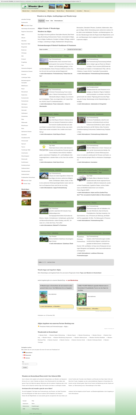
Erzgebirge (24, 62)
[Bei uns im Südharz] (26, 205)
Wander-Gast (25, 11)
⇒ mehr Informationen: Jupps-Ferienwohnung (53, 187)
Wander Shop (60, 11)
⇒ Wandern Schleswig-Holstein (94, 340)
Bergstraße (24, 47)
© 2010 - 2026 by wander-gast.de (35, 413)
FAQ (33, 400)
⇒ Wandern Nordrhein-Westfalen (96, 337)
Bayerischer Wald (25, 43)
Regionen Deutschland (27, 31)
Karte (47, 20)
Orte (51, 20)
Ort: (23, 361)
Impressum (25, 403)
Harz (22, 65)
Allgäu (22, 34)
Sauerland (24, 134)
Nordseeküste (24, 101)
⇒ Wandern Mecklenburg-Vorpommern (62, 337)
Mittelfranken (24, 85)
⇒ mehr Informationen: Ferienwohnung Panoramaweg (93, 73)
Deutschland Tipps (28, 25)
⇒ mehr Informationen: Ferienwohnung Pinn (90, 220)
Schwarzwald (24, 140)
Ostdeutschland (25, 174)
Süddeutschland (25, 168)
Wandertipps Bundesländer (28, 28)
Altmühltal (23, 40)
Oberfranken (24, 107)
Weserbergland (25, 156)
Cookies (11, 1)
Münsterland (24, 91)
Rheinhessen (24, 125)
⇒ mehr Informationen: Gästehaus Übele (61, 243)
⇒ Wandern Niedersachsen (80, 337)
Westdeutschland (25, 171)
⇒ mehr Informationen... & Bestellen (50, 306)
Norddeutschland (25, 165)
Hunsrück (23, 74)
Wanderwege (51, 11)
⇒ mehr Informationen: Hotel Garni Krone (51, 162)
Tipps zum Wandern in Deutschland (90, 273)
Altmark (23, 37)
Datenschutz (26, 406)
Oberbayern (24, 104)
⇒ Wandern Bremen (96, 335)
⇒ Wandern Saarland (52, 340)
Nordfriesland (24, 162)
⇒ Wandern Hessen (46, 337)
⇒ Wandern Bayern (71, 335)
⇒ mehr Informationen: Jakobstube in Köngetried (91, 104)
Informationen (58, 20)
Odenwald (23, 110)
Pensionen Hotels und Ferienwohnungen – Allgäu (53, 326)
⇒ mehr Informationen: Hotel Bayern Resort (52, 134)
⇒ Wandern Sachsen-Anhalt (78, 340)
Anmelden (79, 11)
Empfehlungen (35, 406)
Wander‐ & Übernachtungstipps (30, 8)
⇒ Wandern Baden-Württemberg (56, 335)
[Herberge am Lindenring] (26, 197)
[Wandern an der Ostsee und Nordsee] (52, 6)
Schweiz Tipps (26, 183)
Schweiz (27, 358)
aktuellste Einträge (26, 19)
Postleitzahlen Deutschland (28, 177)
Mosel (22, 88)
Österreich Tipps (27, 180)
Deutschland (28, 352)
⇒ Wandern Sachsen (64, 340)
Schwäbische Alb (25, 137)
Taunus (23, 147)
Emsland (23, 59)
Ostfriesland (24, 113)
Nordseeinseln (25, 98)
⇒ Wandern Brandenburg (83, 335)
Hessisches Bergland (26, 68)
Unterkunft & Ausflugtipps (38, 11)
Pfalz (22, 119)
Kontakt (24, 400)
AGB (24, 408)
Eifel (22, 56)
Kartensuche (24, 22)
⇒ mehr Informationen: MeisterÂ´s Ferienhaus (53, 225)
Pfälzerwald (24, 122)
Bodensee (23, 50)
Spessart (23, 143)
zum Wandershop (72, 280)
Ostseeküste (24, 116)
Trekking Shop (35, 408)
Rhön (22, 128)
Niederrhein (24, 95)
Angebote (41, 20)
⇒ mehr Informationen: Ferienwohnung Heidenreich (92, 134)
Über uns (86, 11)
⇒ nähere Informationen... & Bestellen (87, 308)
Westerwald (24, 159)
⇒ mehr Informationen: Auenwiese (87, 162)
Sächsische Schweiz (26, 131)
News (33, 403)
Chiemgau (24, 53)
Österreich (28, 355)
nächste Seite (51, 262)
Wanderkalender (70, 11)
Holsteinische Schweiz (26, 71)
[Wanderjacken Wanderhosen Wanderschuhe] (59, 6)
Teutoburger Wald (25, 150)
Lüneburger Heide (25, 77)
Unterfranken (24, 153)
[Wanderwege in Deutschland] (67, 6)
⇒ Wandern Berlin (42, 335)
